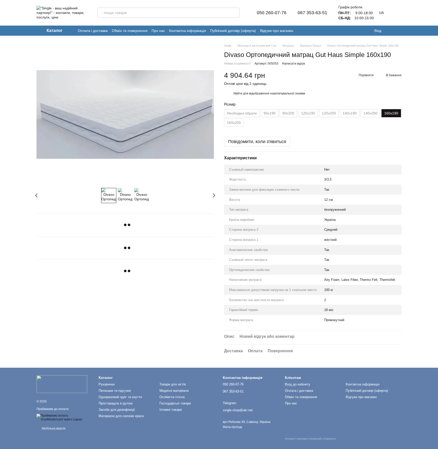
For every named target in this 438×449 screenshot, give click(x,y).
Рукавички (107, 384)
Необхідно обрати (242, 113)
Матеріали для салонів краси (121, 416)
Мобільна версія (53, 428)
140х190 (350, 113)
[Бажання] (388, 30)
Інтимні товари (170, 410)
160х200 (234, 123)
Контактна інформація (187, 31)
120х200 (329, 113)
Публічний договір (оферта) (233, 31)
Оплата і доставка (93, 31)
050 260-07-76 (271, 12)
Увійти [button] (237, 93)
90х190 (270, 113)
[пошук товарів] (234, 13)
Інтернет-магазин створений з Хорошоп (310, 438)
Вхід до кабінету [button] (297, 384)
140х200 (370, 113)
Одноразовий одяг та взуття (120, 397)
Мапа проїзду (232, 427)
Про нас (158, 31)
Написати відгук (293, 63)
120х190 (308, 113)
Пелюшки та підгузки (115, 391)
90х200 (288, 113)
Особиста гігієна (172, 397)
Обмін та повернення (130, 31)
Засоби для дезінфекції (117, 410)
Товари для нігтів (172, 384)
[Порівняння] (399, 30)
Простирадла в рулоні (116, 403)
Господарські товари (175, 403)
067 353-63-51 (312, 12)
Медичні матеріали (174, 391)
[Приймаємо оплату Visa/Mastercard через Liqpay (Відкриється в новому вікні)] (63, 417)
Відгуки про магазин (276, 31)
